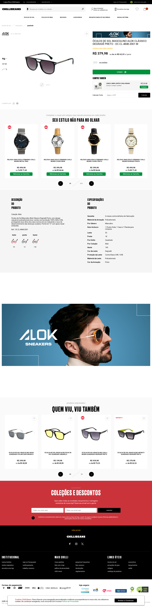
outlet (130, 568)
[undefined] (49, 64)
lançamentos (132, 565)
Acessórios (78, 17)
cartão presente (28, 565)
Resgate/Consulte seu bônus (99, 17)
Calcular (144, 95)
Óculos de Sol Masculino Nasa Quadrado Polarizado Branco (21, 453)
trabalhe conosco (28, 568)
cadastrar (109, 510)
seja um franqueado (120, 2)
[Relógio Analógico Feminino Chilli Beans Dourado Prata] (131, 141)
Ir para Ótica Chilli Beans (12, 2)
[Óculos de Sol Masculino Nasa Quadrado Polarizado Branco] (21, 434)
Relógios (63, 17)
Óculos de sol (29, 17)
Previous (60, 183)
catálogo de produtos (114, 571)
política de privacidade (62, 568)
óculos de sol (111, 562)
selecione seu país (140, 2)
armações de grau (113, 565)
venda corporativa (8, 565)
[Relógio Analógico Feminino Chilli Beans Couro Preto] (94, 141)
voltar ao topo (76, 530)
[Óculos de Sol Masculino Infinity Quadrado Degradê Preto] (131, 434)
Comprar (120, 72)
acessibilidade (31, 2)
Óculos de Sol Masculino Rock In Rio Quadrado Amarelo (58, 453)
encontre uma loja (8, 568)
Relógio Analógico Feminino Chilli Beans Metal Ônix (21, 160)
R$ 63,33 (120, 54)
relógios (110, 568)
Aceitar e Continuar (126, 600)
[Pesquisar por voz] (27, 9)
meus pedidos (59, 562)
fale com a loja (59, 565)
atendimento (46, 2)
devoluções (79, 568)
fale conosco (80, 565)
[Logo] (13, 9)
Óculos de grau (47, 17)
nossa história (6, 562)
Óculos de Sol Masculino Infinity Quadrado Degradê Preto (131, 453)
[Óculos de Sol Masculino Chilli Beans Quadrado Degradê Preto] (94, 434)
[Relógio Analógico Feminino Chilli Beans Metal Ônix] (21, 141)
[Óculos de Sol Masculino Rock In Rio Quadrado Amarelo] (57, 434)
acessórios (132, 562)
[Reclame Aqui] (132, 592)
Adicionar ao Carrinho (21, 174)
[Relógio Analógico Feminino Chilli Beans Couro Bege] (57, 141)
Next (91, 183)
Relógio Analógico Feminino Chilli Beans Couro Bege (58, 160)
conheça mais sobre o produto (103, 48)
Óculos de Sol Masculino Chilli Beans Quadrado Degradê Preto (94, 453)
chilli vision (58, 571)
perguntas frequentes (83, 562)
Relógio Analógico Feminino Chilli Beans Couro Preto (94, 160)
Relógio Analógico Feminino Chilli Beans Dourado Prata (131, 160)
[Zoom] (4, 61)
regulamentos (80, 571)
